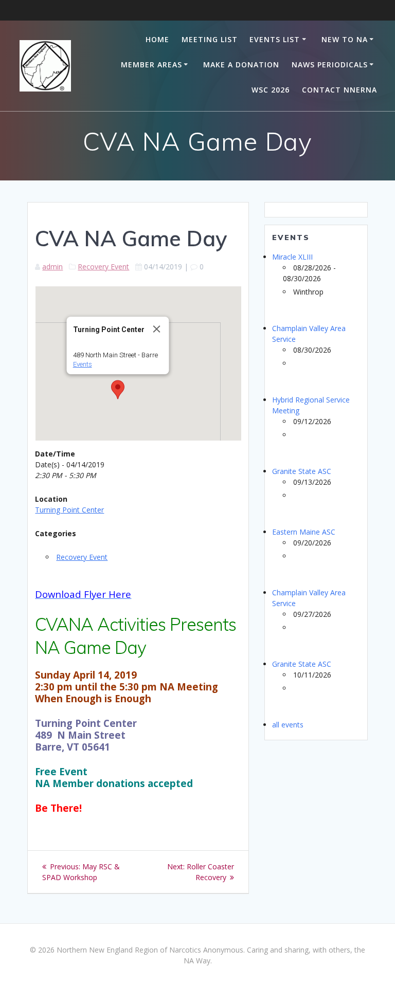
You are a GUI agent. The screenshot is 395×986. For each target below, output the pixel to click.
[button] (117, 389)
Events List (274, 39)
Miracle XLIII (292, 257)
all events (287, 724)
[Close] (157, 329)
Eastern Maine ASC (303, 532)
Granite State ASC (301, 471)
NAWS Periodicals (330, 64)
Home (157, 39)
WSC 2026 (271, 90)
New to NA (344, 39)
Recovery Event (103, 266)
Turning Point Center (69, 510)
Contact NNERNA (339, 90)
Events (82, 364)
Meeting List (210, 39)
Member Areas (151, 64)
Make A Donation (241, 64)
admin (52, 266)
